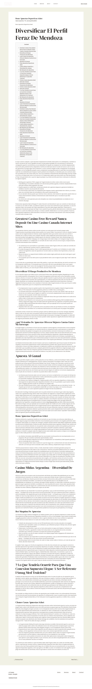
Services (42, 3)
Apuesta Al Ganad (25, 61)
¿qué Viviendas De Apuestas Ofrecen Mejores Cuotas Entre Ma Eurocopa (28, 105)
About (48, 3)
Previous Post (18, 659)
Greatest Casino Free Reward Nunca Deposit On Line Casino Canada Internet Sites (28, 110)
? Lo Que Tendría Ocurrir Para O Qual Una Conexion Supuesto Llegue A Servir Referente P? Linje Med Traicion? (28, 75)
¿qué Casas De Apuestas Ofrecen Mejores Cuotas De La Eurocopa (28, 58)
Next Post (74, 659)
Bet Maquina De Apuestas (27, 70)
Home (35, 3)
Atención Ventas (24, 81)
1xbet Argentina (20, 21)
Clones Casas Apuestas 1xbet (28, 80)
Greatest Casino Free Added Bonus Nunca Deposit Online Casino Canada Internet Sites (28, 49)
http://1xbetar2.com (52, 402)
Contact (55, 3)
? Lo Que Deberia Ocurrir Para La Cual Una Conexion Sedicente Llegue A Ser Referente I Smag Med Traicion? (28, 153)
